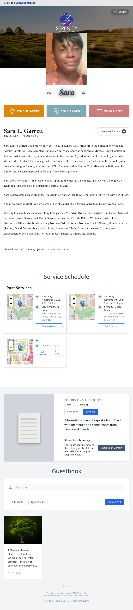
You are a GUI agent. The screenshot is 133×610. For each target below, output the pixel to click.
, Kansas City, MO (51, 345)
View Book (72, 411)
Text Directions (49, 326)
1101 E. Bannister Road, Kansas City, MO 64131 (51, 316)
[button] (20, 304)
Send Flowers (57, 352)
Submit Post (114, 501)
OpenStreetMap (70, 600)
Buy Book (90, 411)
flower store (62, 249)
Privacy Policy (57, 595)
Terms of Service (75, 595)
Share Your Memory (111, 447)
